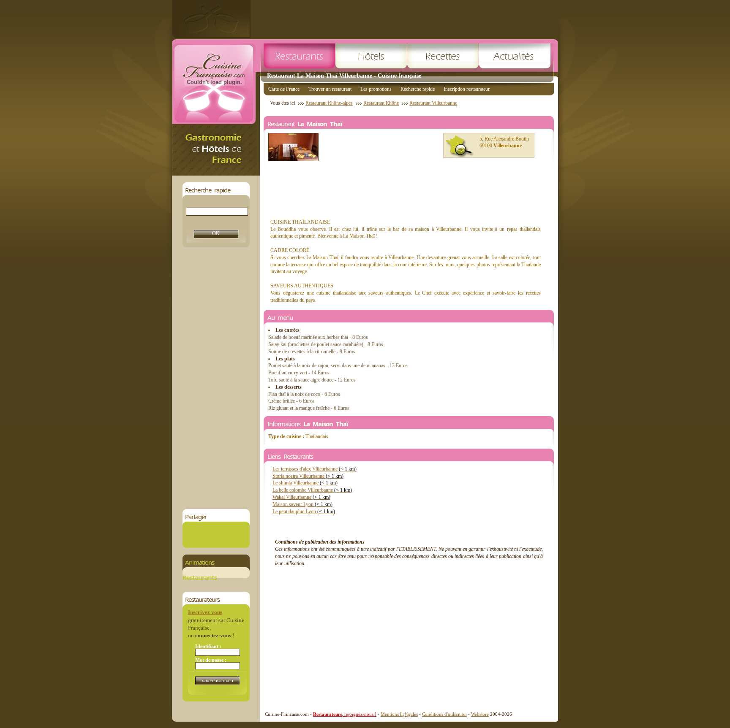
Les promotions (376, 89)
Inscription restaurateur (467, 89)
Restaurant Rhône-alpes (329, 103)
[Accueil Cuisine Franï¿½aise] (216, 173)
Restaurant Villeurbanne (433, 103)
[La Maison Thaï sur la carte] (460, 146)
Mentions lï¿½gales (399, 714)
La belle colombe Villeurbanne (312, 490)
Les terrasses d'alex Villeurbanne (314, 469)
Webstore (480, 714)
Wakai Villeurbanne (301, 497)
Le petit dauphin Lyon (303, 511)
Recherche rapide (417, 89)
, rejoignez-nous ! (344, 714)
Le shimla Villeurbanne (305, 483)
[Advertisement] (404, 19)
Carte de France (284, 89)
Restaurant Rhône (381, 103)
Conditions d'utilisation (444, 714)
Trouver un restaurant (329, 89)
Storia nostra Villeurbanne (307, 476)
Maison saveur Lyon (302, 504)
